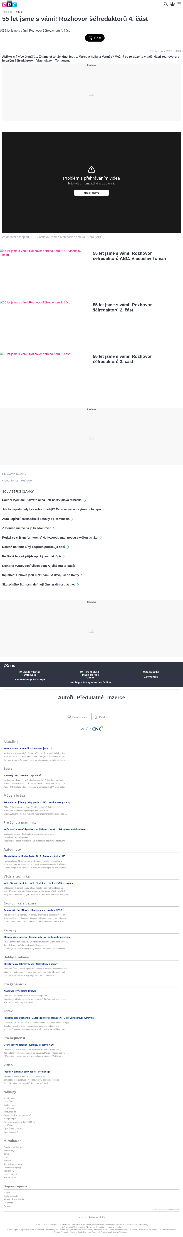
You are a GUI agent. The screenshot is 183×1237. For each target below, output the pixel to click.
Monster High (9, 1150)
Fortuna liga (44, 1072)
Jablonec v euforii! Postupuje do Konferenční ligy (25, 1076)
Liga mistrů (35, 775)
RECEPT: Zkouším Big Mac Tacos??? (20, 1002)
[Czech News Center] (97, 728)
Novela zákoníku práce (34, 910)
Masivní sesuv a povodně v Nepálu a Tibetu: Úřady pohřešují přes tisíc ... (35, 753)
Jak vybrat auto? (11, 1132)
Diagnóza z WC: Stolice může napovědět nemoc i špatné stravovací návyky (37, 1022)
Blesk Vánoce (11, 748)
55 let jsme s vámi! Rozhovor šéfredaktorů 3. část (122, 359)
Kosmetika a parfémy (13, 1164)
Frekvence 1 (9, 1203)
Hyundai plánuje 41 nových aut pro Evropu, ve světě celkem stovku (33, 861)
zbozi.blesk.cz (10, 1112)
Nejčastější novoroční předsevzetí (21, 829)
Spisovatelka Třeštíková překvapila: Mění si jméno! (26, 810)
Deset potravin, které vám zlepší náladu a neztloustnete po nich (31, 1026)
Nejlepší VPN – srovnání (61, 883)
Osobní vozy (9, 1105)
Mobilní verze (105, 717)
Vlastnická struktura (167, 1230)
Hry (12, 666)
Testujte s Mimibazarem (14, 1147)
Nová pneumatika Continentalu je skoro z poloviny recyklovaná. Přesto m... (36, 864)
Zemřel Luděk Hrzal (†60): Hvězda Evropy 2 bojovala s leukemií (31, 1080)
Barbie (6, 1154)
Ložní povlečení (10, 1174)
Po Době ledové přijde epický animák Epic (32, 556)
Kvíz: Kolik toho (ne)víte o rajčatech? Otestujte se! (25, 945)
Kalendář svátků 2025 (31, 748)
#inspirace (9, 991)
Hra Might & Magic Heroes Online (90, 682)
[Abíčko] (8, 7)
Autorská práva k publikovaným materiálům (25, 1230)
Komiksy (34, 1045)
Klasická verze (79, 717)
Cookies (133, 1230)
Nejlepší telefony (38, 883)
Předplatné (90, 697)
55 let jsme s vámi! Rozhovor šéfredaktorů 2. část (122, 307)
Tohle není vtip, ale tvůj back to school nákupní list (25, 996)
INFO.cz (48, 748)
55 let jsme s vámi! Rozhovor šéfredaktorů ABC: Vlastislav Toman (129, 256)
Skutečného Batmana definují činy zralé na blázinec (38, 584)
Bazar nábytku (10, 1178)
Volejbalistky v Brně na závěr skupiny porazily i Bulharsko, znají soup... (34, 780)
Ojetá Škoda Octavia (13, 1129)
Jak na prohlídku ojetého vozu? (17, 1115)
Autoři (65, 697)
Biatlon (24, 775)
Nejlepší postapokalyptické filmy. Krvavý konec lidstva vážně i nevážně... (35, 891)
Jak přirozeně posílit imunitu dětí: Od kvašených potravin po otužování (34, 841)
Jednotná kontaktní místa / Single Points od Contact (76, 1232)
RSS (102, 1217)
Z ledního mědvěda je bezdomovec (26, 528)
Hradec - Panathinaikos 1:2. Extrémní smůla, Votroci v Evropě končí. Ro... (36, 783)
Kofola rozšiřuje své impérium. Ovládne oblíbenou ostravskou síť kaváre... (36, 918)
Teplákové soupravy (12, 1167)
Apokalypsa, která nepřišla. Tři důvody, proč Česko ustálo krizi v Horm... (35, 915)
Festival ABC (47, 1045)
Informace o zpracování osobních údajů (111, 1230)
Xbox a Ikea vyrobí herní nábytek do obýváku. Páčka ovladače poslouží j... (36, 1053)
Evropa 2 (7, 1206)
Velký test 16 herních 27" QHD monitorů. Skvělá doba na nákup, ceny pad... (36, 895)
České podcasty (11, 1196)
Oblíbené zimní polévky (16, 937)
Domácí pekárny (37, 937)
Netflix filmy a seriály (47, 964)
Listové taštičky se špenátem (16, 837)
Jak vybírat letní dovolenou (72, 829)
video (5, 480)
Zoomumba (151, 676)
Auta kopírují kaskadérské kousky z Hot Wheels (36, 519)
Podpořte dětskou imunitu (17, 1018)
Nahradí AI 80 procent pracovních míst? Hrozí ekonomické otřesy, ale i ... (35, 922)
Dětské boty (9, 1171)
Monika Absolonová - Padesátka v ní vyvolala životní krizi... (29, 834)
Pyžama (7, 1161)
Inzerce (116, 697)
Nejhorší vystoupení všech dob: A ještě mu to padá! (38, 565)
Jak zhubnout (11, 802)
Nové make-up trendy (60, 802)
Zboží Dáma (9, 1108)
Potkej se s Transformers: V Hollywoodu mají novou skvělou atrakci (50, 537)
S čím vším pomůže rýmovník (79, 1018)
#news (32, 991)
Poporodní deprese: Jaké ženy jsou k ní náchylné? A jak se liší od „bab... (35, 1029)
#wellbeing (22, 991)
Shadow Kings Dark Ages (30, 679)
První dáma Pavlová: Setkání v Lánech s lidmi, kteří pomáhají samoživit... (35, 757)
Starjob (7, 1193)
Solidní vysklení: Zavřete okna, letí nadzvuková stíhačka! (42, 500)
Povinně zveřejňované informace (115, 1232)
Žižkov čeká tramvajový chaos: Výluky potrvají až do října (29, 807)
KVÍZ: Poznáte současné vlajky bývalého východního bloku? (30, 975)
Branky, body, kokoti (25, 1072)
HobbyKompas (10, 1118)
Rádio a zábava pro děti (14, 1199)
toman (15, 480)
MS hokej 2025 (11, 775)
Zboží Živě (8, 1102)
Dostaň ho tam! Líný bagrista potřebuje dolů (34, 547)
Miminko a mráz (48, 829)
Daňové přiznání (12, 910)
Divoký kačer (27, 964)
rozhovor (27, 480)
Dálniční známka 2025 (54, 856)
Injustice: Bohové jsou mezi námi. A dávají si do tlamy (40, 575)
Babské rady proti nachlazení (47, 1018)
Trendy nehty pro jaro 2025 (33, 802)
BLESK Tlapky (11, 964)
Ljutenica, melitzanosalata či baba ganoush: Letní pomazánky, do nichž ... (35, 948)
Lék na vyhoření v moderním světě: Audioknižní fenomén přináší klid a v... (35, 814)
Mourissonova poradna (16, 1045)
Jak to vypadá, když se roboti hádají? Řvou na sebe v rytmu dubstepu (51, 509)
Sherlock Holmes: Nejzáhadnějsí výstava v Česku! (26, 1083)
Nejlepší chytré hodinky (16, 883)
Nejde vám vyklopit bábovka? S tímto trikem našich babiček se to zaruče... (36, 942)
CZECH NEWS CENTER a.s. (70, 1225)
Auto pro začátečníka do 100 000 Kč (19, 1122)
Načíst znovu (91, 192)
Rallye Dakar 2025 (31, 856)
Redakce (93, 1217)
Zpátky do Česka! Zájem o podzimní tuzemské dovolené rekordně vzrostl (35, 969)
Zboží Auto (8, 1125)
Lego (6, 1157)
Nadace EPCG (55, 910)
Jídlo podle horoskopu (59, 937)
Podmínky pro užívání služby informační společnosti (69, 1230)
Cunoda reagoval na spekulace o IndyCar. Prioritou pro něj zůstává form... (36, 868)
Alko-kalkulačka (12, 856)
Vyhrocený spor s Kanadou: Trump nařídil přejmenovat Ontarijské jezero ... (36, 760)
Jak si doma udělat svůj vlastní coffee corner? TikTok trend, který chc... (35, 999)
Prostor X (9, 1072)
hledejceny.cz (9, 1098)
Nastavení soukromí (148, 1230)
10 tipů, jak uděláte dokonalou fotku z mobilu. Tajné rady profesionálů (33, 888)
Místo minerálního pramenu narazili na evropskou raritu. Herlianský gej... (35, 972)
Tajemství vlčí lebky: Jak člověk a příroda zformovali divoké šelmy (32, 1049)
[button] (178, 3)
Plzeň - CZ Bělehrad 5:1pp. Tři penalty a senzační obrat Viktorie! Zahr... (34, 787)
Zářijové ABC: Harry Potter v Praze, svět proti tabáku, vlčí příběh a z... (34, 1056)
